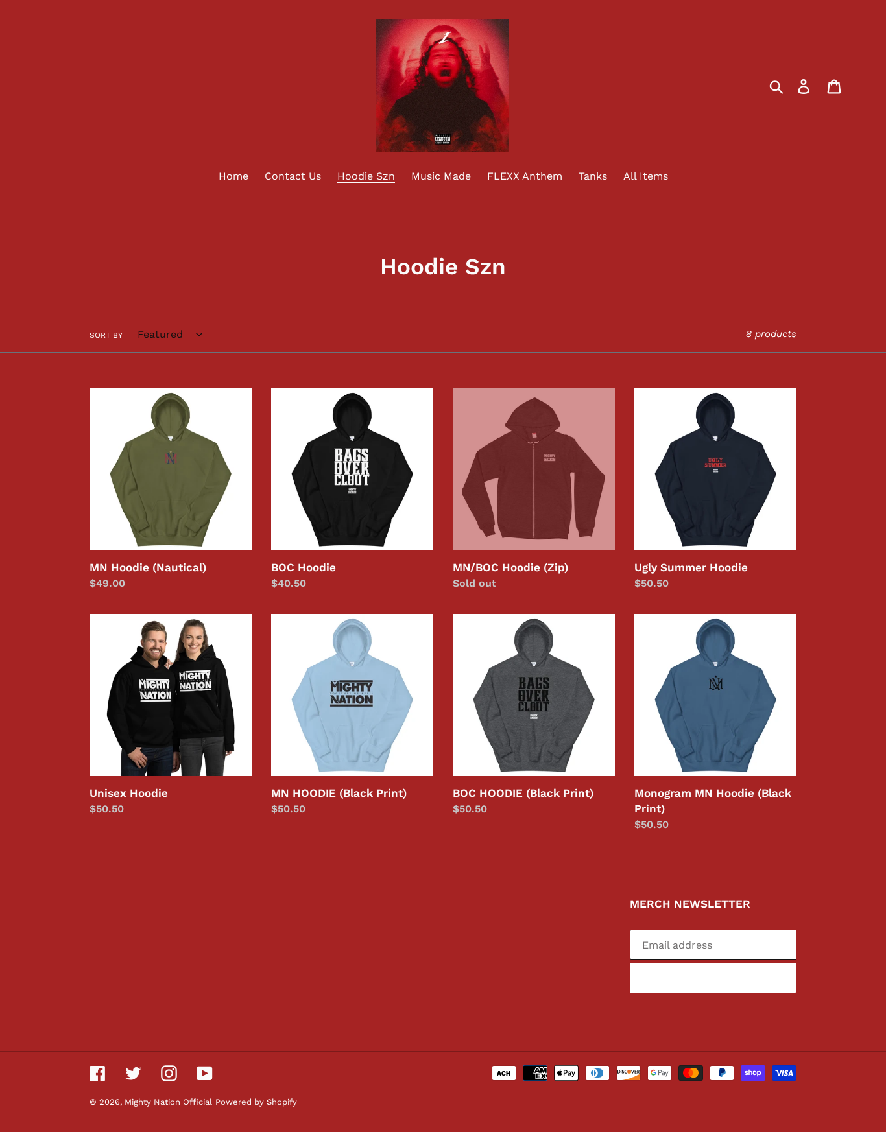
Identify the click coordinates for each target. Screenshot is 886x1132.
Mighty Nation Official (168, 1102)
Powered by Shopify (256, 1102)
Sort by (106, 335)
